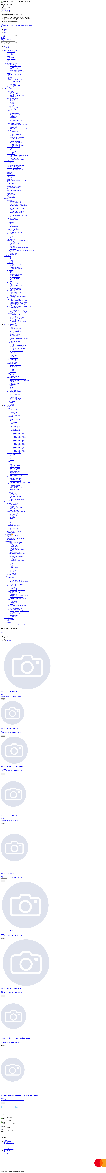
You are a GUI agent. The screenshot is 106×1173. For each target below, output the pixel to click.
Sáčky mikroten (14, 546)
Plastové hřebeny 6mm (18, 433)
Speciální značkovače (15, 267)
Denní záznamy (14, 116)
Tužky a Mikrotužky (12, 82)
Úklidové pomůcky (11, 599)
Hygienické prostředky (12, 585)
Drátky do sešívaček (15, 471)
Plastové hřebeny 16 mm (19, 440)
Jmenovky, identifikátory (16, 365)
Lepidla (9, 353)
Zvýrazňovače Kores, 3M (16, 285)
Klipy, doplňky (13, 366)
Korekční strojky (14, 362)
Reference (6, 1153)
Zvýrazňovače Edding (15, 288)
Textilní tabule (13, 412)
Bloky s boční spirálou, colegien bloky (19, 115)
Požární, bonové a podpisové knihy (15, 169)
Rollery (12, 271)
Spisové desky (10, 233)
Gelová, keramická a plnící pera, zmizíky (17, 291)
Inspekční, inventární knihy (13, 166)
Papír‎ (8, 61)
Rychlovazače (10, 222)
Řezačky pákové (14, 421)
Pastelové (12, 99)
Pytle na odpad (13, 545)
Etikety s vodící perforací (16, 156)
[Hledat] (16, 35)
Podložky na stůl (14, 374)
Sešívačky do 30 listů (15, 467)
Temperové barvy (14, 506)
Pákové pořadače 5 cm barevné (17, 204)
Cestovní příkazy (11, 175)
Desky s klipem (14, 244)
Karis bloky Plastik (14, 383)
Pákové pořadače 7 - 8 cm (16, 203)
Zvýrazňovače (10, 282)
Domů (2, 624)
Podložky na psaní (14, 376)
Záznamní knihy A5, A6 (16, 144)
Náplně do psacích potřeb (13, 299)
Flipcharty (9, 407)
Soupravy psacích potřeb (13, 298)
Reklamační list (11, 197)
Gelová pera (13, 295)
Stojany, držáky (10, 416)
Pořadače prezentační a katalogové (18, 215)
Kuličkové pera (10, 75)
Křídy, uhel (12, 517)
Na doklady (13, 369)
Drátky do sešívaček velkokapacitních (19, 474)
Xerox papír (10, 91)
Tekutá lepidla (13, 355)
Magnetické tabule (14, 411)
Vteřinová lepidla (14, 358)
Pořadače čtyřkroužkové (16, 212)
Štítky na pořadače (14, 217)
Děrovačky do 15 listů (15, 478)
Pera (8, 60)
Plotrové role (10, 106)
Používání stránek (8, 1141)
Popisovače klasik (14, 272)
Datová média (13, 493)
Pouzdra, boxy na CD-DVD (17, 499)
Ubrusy (12, 562)
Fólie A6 (12, 455)
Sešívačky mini (13, 464)
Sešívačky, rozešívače (12, 462)
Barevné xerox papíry (12, 98)
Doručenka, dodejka (15, 138)
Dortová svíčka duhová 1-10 (17, 71)
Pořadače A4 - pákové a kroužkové (15, 80)
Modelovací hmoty (14, 510)
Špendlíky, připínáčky (15, 334)
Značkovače (10, 263)
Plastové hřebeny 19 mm (19, 441)
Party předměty (10, 64)
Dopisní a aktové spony (15, 328)
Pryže (11, 518)
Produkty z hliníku (11, 574)
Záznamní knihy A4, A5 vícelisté (18, 142)
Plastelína (12, 523)
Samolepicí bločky (11, 59)
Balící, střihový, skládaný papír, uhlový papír (21, 128)
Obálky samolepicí (14, 131)
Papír (5, 89)
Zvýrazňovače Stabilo (15, 289)
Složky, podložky (14, 251)
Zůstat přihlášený (6, 7)
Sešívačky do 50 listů (15, 468)
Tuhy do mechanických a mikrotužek (19, 310)
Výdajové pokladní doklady (14, 190)
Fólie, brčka (13, 570)
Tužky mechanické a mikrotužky (18, 309)
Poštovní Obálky (11, 54)
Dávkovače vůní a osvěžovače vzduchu (16, 605)
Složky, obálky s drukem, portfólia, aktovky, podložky (20, 250)
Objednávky (10, 182)
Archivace (6, 198)
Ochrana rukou (10, 619)
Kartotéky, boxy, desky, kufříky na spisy (17, 240)
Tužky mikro (13, 84)
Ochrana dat (7, 1150)
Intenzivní (12, 102)
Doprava (6, 1140)
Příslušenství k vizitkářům (16, 400)
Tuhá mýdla (13, 587)
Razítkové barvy (14, 337)
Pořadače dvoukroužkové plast (17, 211)
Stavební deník (10, 189)
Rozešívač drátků (14, 472)
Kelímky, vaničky (14, 569)
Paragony (9, 172)
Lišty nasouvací (14, 427)
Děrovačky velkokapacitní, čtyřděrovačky (20, 482)
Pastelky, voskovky (14, 516)
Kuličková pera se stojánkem (17, 323)
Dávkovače (13, 612)
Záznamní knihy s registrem (17, 145)
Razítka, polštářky (14, 335)
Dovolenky (10, 177)
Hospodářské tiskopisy (9, 161)
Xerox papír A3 (14, 92)
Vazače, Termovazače (12, 422)
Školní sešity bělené (15, 529)
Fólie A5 (12, 457)
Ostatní (11, 604)
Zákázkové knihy (11, 163)
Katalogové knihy (11, 239)
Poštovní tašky (13, 133)
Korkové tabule (14, 409)
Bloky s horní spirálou (15, 113)
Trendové (12, 101)
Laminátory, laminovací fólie (14, 453)
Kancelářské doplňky (12, 325)
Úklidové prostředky (12, 591)
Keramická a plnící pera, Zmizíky (18, 296)
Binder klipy (13, 327)
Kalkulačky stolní (14, 486)
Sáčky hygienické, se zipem (17, 549)
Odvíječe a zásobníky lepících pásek (19, 346)
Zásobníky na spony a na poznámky (19, 338)
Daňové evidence (11, 194)
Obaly (8, 56)
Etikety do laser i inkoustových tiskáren (19, 155)
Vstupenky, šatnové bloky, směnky (15, 165)
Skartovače (9, 461)
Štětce (11, 524)
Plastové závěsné (14, 226)
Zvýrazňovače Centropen (16, 284)
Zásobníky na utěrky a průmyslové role (19, 611)
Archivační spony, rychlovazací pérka (19, 221)
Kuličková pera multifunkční (17, 316)
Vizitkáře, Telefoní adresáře (14, 391)
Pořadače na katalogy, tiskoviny (17, 208)
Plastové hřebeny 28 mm (19, 446)
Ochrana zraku (10, 620)
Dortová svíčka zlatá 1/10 (16, 70)
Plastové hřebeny (14, 432)
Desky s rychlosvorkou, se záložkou (19, 247)
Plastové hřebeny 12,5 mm (19, 437)
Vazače (11, 423)
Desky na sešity (11, 87)
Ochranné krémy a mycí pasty (17, 590)
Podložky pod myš (14, 495)
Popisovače (9, 77)
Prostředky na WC (14, 594)
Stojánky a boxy (14, 388)
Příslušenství (13, 497)
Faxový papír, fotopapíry (16, 126)
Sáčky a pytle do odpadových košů (18, 544)
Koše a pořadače (14, 390)
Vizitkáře (12, 393)
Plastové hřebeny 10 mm (19, 436)
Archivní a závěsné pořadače (17, 207)
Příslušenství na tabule (15, 415)
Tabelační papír (11, 105)
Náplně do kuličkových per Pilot (18, 305)
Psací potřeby (7, 256)
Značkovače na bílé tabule (16, 265)
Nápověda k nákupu (9, 1143)
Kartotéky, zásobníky (15, 242)
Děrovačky (9, 476)
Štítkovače (9, 500)
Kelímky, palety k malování (16, 507)
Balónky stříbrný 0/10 (12, 535)
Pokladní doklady (11, 183)
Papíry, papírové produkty (13, 123)
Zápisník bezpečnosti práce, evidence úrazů (17, 196)
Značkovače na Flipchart (16, 268)
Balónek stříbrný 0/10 (15, 66)
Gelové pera (10, 78)
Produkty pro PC (11, 492)
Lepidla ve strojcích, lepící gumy (18, 348)
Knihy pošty (10, 193)
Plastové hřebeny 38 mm (19, 448)
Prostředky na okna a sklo (16, 597)
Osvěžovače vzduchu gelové (17, 608)
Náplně (12, 260)
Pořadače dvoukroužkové (16, 210)
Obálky (9, 130)
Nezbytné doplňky (8, 541)
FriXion (9, 257)
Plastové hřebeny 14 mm (19, 439)
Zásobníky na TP (14, 615)
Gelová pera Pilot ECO (15, 292)
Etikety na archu (14, 158)
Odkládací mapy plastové (16, 232)
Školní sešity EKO (14, 528)
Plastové (12, 225)
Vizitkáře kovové (14, 395)
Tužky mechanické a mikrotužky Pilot (19, 312)
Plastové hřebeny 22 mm (19, 443)
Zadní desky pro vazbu (15, 430)
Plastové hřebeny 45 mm (19, 450)
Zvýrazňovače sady (14, 286)
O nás (5, 29)
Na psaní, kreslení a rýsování (14, 513)
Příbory (12, 566)
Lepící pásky (10, 342)
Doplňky (9, 622)
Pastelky (9, 73)
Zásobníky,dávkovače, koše (13, 609)
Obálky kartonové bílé (15, 134)
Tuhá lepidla (13, 356)
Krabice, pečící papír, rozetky (17, 560)
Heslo (2, 5)
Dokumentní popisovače (16, 274)
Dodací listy (10, 170)
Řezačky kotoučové (15, 419)
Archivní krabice (14, 219)
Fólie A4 (12, 458)
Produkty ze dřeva (11, 571)
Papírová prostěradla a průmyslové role (19, 581)
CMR (8, 176)
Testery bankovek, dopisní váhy (14, 490)
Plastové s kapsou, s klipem (16, 228)
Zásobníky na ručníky (15, 613)
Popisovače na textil (15, 277)
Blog (5, 32)
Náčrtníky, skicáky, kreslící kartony (15, 531)
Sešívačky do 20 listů (15, 465)
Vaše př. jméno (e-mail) (6, 4)
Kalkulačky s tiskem (15, 489)
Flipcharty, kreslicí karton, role (14, 120)
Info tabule (12, 414)
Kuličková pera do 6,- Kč (16, 319)
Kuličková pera (11, 313)
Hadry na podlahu (14, 602)
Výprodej (6, 46)
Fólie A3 (12, 460)
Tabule (8, 408)
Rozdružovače (10, 235)
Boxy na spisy (13, 246)
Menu (2, 26)
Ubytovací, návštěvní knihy (14, 168)
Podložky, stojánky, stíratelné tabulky (16, 511)
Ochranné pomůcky (8, 618)
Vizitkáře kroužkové (15, 394)
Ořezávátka (13, 520)
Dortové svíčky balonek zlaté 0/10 (15, 538)
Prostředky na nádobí (15, 592)
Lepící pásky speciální (15, 344)
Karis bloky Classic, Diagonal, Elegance (20, 380)
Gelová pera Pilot (14, 293)
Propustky (9, 184)
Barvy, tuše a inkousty (12, 503)
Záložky (12, 152)
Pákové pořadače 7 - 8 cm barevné (18, 205)
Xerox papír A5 (14, 96)
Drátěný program (11, 384)
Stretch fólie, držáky (15, 552)
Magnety (12, 332)
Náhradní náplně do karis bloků (17, 381)
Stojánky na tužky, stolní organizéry (18, 330)
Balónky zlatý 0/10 (14, 68)
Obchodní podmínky (9, 1149)
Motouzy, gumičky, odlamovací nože (16, 553)
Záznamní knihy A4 (15, 141)
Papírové (12, 223)
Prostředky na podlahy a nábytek (18, 598)
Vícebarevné (13, 151)
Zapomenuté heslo (5, 10)
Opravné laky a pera (15, 360)
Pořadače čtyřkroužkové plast (17, 214)
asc (8, 637)
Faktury (9, 173)
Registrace (3, 24)
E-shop (6, 624)
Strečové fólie (10, 57)
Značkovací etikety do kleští (17, 159)
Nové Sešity (7, 47)
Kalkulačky (9, 483)
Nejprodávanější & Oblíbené (11, 50)
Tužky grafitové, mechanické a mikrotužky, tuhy (19, 306)
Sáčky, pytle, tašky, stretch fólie (14, 542)
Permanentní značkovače (16, 264)
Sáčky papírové (14, 548)
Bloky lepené (13, 117)
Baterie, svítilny (11, 401)
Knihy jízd (9, 179)
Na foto (12, 370)
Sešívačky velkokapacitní (16, 475)
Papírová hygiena (11, 577)
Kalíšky (12, 386)
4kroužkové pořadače (15, 81)
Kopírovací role (11, 119)
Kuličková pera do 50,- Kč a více (18, 321)
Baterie (11, 402)
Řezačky (9, 418)
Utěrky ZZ (9, 53)
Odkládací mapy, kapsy (13, 229)
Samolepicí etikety (11, 154)
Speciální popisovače (15, 275)
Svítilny (12, 404)
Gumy (11, 261)
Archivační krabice (11, 218)
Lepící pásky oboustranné (16, 351)
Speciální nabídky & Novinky (11, 63)
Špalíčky (12, 387)
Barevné (12, 149)
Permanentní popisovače (16, 279)
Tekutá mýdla (13, 588)
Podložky (9, 373)
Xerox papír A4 (14, 94)
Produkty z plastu (11, 565)
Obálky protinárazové (15, 135)
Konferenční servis (11, 363)
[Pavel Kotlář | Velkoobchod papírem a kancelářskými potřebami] (17, 25)
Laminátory (13, 454)
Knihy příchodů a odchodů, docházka (16, 180)
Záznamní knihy (11, 140)
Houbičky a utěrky (14, 601)
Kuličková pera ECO (15, 314)
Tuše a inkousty (14, 509)
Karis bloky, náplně (12, 377)
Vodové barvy (13, 504)
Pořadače (9, 200)
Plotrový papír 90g (14, 108)
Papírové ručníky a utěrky (16, 584)
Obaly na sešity (13, 527)
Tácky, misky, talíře (14, 567)
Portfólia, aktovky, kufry (16, 254)
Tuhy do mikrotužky (15, 85)
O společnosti (7, 1151)
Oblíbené (3, 36)
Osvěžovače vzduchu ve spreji (17, 606)
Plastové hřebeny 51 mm (19, 451)
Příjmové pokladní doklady (13, 187)
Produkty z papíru (11, 558)
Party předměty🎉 (8, 534)
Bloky (8, 110)
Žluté (11, 148)
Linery (11, 281)
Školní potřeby (7, 502)
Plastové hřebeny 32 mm (19, 447)
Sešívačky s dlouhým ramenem (17, 469)
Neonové (12, 103)
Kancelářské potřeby (9, 324)
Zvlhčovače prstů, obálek (16, 341)
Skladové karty (11, 162)
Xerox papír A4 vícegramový (17, 95)
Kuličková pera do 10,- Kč (16, 320)
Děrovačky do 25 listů (15, 479)
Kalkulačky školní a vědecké (17, 488)
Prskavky (12, 67)
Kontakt (6, 31)
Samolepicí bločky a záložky (14, 74)
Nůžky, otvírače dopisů (15, 331)
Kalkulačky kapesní (15, 485)
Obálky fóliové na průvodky (17, 137)
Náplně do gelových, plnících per (18, 303)
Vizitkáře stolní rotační (15, 398)
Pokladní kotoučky (11, 121)
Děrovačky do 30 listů (15, 481)
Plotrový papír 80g (14, 109)
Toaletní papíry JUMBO (16, 580)
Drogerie (6, 576)
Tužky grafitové (14, 307)
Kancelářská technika (9, 405)
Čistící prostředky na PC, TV (17, 496)
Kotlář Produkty (8, 88)
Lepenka (12, 563)
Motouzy (12, 555)
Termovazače (13, 425)
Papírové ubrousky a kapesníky (17, 583)
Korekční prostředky (12, 359)
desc (10, 637)
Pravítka (12, 521)
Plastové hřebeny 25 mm (19, 444)
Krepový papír (13, 127)
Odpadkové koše (14, 616)
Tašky (11, 551)
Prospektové (13, 372)
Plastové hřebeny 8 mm (19, 434)
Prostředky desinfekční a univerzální (19, 595)
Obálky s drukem (14, 253)
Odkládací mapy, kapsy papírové (18, 230)
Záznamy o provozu (12, 191)
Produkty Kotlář (11, 52)
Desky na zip (13, 249)
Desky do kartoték (14, 243)
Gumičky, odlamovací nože (16, 556)
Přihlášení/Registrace (6, 38)
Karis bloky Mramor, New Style (18, 379)
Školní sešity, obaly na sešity (14, 525)
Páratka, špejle (13, 573)
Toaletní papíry (13, 578)
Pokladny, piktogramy (15, 339)
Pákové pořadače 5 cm (15, 201)
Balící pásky (13, 352)
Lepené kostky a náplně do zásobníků (19, 124)
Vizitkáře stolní (13, 397)
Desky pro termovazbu (15, 426)
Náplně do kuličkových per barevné (18, 302)
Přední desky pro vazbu (15, 429)
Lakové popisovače (14, 278)
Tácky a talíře (13, 559)
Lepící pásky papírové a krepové (18, 345)
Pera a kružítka (13, 514)
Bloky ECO (13, 112)
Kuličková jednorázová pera (17, 317)
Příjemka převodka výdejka (14, 186)
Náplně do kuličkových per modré (18, 300)
